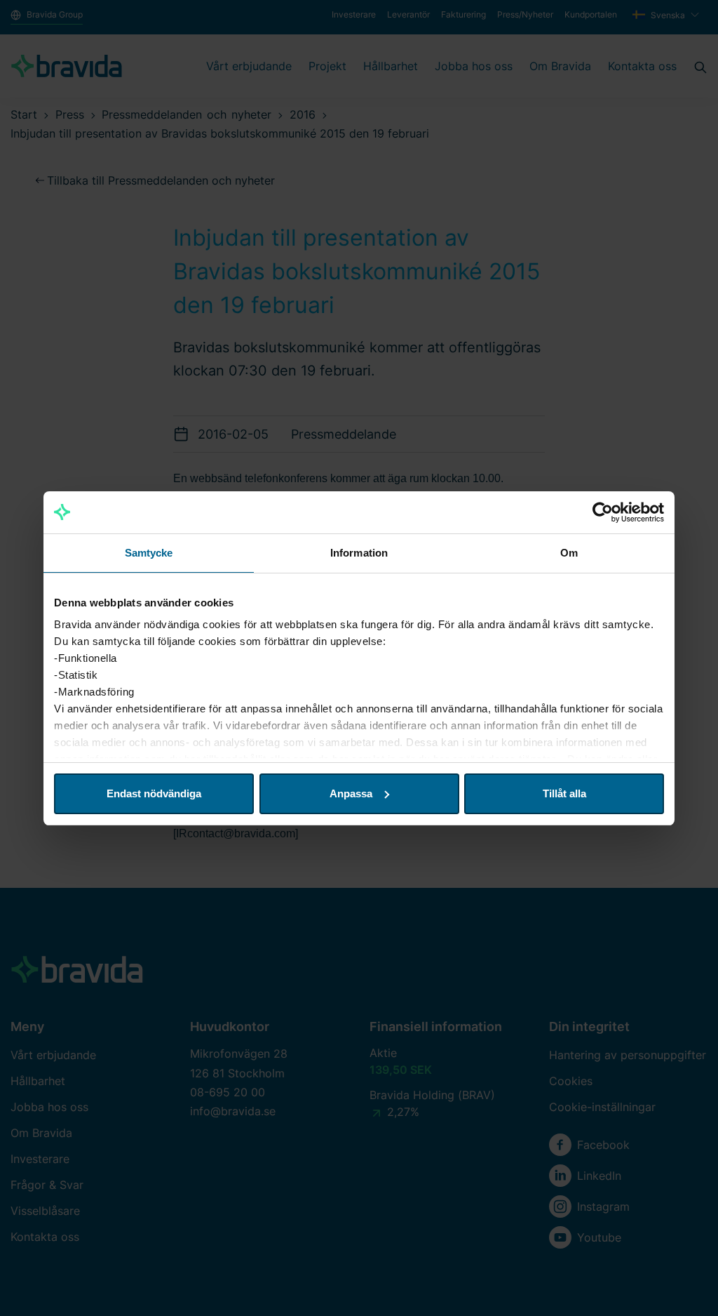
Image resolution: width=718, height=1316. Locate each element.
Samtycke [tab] (149, 553)
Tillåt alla (564, 793)
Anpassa (351, 793)
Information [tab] (359, 553)
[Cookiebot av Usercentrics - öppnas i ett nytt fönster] (602, 512)
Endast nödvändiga (154, 793)
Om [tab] (569, 553)
